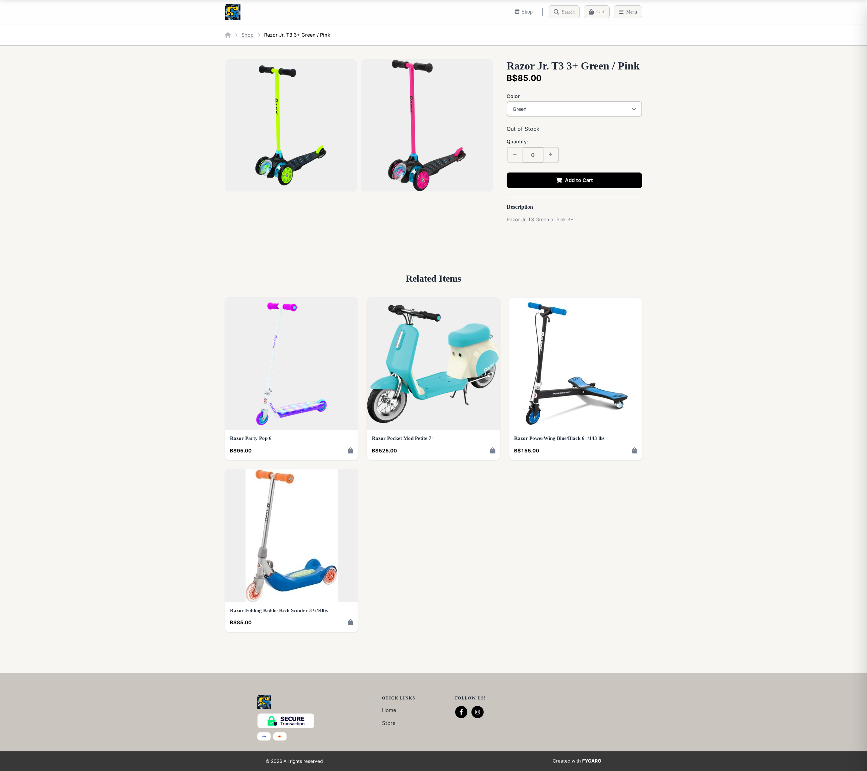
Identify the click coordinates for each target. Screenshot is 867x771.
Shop (247, 35)
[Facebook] (461, 712)
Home (389, 710)
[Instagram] (477, 712)
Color (513, 96)
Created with (577, 761)
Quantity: (517, 141)
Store (389, 723)
